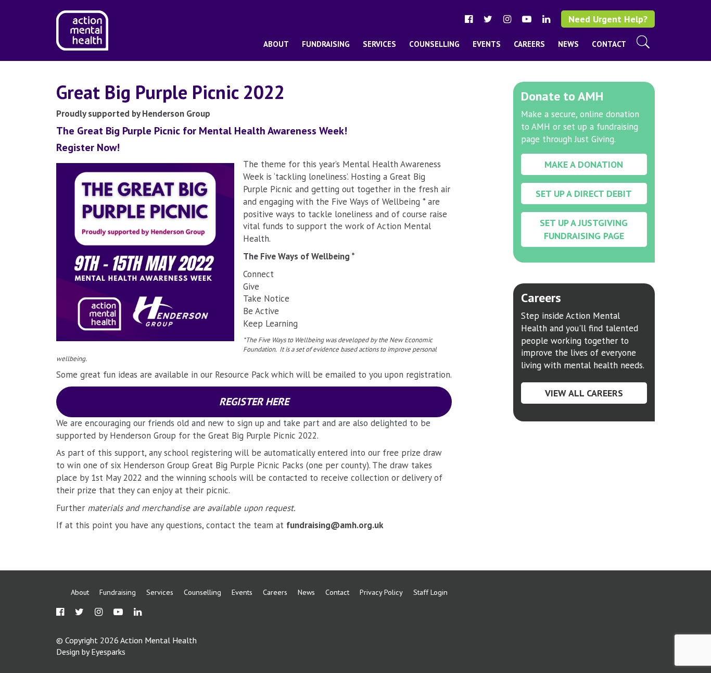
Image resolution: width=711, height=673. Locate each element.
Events (487, 44)
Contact (609, 44)
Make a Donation (583, 164)
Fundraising (326, 44)
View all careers (584, 393)
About (276, 44)
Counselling (434, 44)
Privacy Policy (381, 592)
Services (379, 44)
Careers (529, 44)
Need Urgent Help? (607, 19)
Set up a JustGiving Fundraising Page (584, 229)
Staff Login (430, 592)
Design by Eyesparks (90, 651)
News (568, 44)
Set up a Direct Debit (584, 194)
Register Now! (89, 147)
